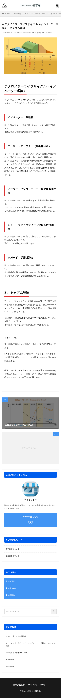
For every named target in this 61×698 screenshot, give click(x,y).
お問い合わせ (19, 685)
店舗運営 (11, 581)
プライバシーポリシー (38, 685)
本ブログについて (12, 549)
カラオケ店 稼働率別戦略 (16, 636)
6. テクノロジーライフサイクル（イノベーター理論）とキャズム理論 (30, 644)
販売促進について (12, 556)
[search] (54, 611)
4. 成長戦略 (10, 659)
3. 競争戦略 (10, 666)
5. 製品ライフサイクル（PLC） (17, 653)
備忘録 (37, 691)
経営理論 (17, 14)
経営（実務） (13, 588)
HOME (7, 13)
